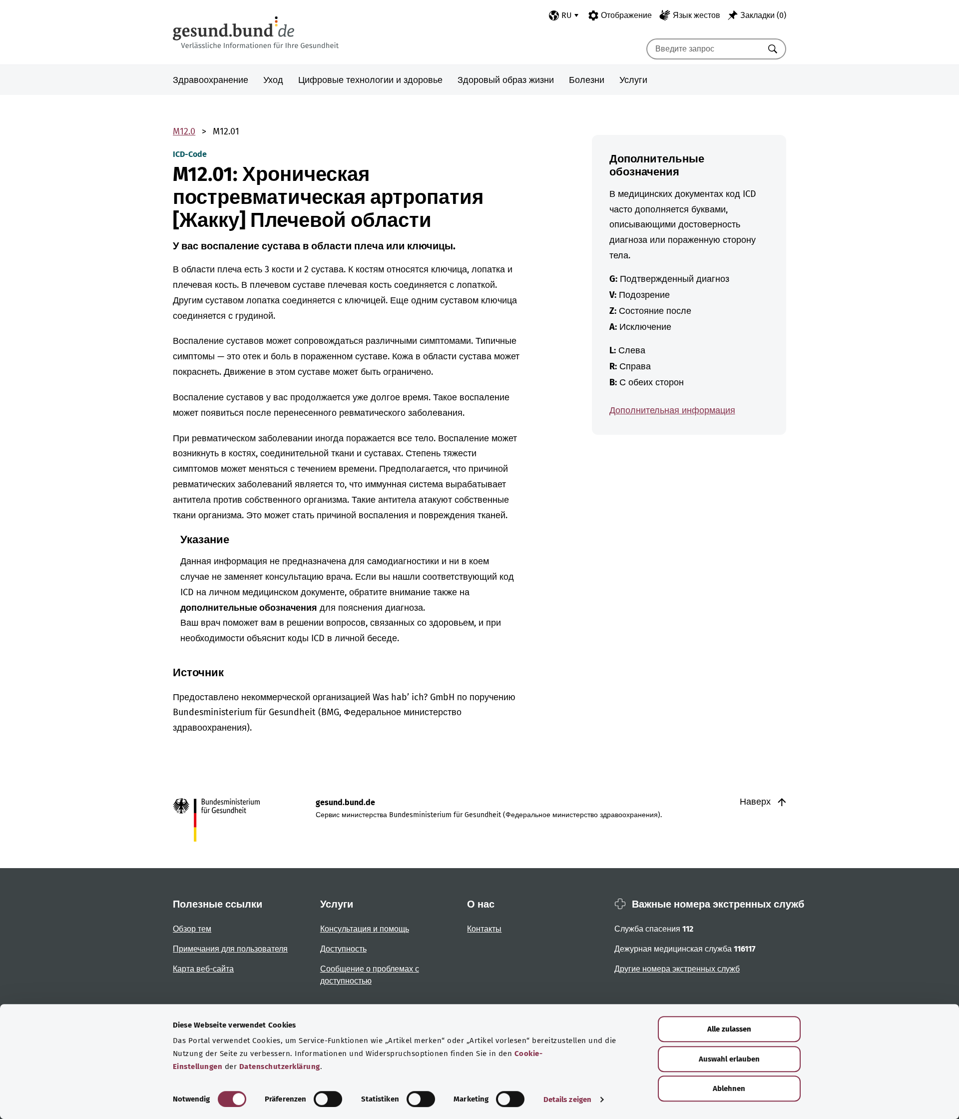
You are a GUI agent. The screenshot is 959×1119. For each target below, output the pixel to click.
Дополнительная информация (672, 410)
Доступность (343, 949)
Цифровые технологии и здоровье (370, 79)
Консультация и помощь (364, 929)
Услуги (633, 79)
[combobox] (703, 48)
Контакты (484, 929)
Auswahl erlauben (729, 1059)
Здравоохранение (210, 79)
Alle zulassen (729, 1029)
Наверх (756, 801)
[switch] (328, 1099)
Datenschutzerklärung (279, 1066)
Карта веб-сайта (203, 969)
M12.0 (184, 131)
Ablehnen (729, 1088)
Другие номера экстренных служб (677, 969)
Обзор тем (192, 929)
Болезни (586, 79)
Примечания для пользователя (230, 949)
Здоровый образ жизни (506, 79)
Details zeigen (567, 1099)
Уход (273, 79)
